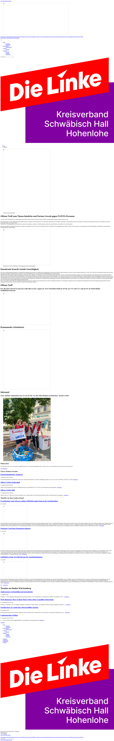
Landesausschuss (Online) (9, 615)
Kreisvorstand (9, 47)
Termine (5, 48)
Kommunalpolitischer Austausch (12, 474)
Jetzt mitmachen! (4, 468)
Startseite (5, 638)
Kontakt (5, 50)
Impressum (8, 54)
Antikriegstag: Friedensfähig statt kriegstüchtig (17, 592)
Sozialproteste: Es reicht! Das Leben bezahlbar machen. (19, 607)
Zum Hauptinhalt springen (6, 1)
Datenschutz (5, 641)
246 (4, 585)
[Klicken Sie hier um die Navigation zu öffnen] (1, 40)
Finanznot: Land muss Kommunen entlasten (15, 528)
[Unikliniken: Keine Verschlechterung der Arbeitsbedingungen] (57, 569)
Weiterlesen (75, 479)
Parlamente (8, 44)
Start (4, 42)
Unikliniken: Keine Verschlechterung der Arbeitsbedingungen (21, 557)
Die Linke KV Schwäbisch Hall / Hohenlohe (10, 38)
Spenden (7, 53)
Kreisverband (6, 46)
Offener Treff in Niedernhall (10, 482)
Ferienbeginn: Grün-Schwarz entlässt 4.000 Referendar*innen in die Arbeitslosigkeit (29, 501)
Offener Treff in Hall (8, 490)
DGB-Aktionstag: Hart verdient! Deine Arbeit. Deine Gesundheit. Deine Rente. (27, 599)
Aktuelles (8, 43)
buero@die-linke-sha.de (5, 735)
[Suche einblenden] (1, 39)
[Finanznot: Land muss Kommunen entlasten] (57, 541)
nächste (6, 585)
